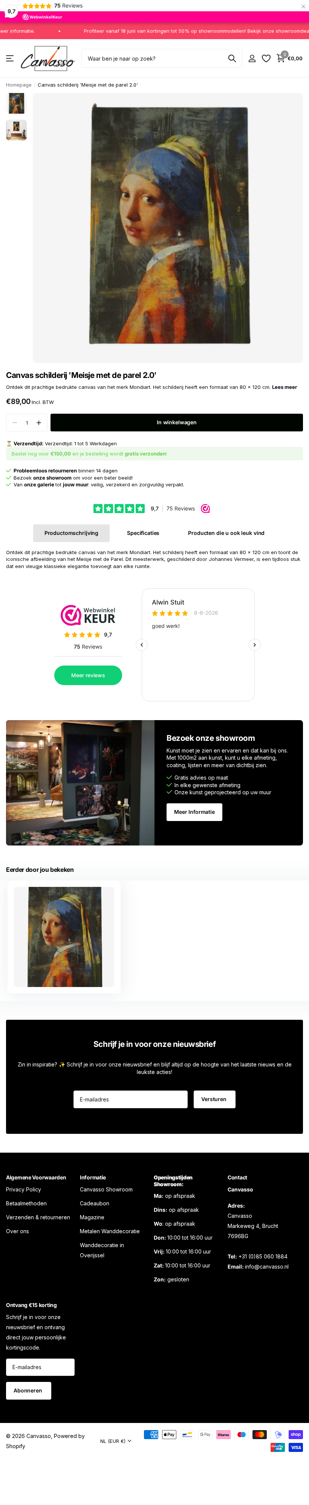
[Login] (251, 58)
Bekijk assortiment (10, 58)
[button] (38, 422)
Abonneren (29, 1390)
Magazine (92, 1217)
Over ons (17, 1231)
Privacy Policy (23, 1189)
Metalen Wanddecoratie (110, 1231)
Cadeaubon (94, 1203)
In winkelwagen (177, 422)
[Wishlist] (266, 58)
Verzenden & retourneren (38, 1217)
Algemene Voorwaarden (36, 1177)
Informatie (93, 1177)
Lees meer (284, 387)
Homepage (19, 85)
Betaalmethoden (26, 1203)
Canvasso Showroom (106, 1189)
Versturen (214, 1099)
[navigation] (16, 103)
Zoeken (232, 58)
